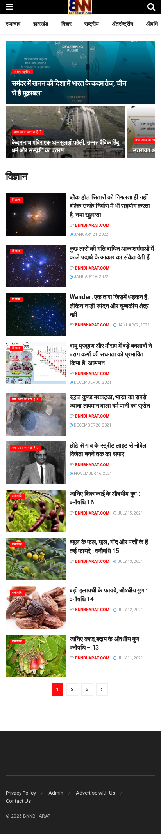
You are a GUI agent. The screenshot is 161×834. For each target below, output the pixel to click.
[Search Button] (151, 7)
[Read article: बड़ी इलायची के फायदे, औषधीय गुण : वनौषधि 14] (36, 607)
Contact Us (18, 801)
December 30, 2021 (92, 382)
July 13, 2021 (130, 561)
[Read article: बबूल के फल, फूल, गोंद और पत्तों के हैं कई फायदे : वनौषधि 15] (36, 559)
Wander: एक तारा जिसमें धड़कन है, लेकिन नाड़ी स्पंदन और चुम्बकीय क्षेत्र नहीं (109, 305)
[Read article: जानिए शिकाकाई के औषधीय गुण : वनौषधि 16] (36, 511)
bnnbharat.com (92, 225)
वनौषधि (17, 496)
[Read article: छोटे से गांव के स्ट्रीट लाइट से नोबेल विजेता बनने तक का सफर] (36, 462)
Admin (55, 793)
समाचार (13, 24)
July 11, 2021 (130, 658)
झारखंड (40, 24)
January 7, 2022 (133, 325)
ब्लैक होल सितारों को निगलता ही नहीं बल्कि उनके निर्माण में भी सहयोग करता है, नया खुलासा (110, 206)
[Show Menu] (9, 7)
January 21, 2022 (90, 234)
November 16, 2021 (92, 473)
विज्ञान (16, 199)
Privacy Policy (21, 793)
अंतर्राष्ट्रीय (122, 24)
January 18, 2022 (90, 277)
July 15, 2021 (130, 513)
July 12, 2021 (130, 610)
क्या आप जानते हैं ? (27, 132)
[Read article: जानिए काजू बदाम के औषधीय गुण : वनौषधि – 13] (36, 656)
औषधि (152, 24)
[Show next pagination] (102, 689)
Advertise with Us (95, 793)
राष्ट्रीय (91, 24)
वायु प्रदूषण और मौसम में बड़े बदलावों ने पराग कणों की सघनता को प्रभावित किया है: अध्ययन (111, 354)
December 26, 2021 (92, 425)
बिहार (66, 24)
